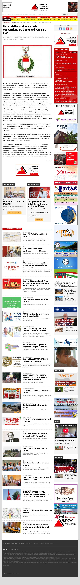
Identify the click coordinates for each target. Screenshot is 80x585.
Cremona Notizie (6, 543)
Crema (26, 17)
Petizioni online (9, 184)
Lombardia (40, 17)
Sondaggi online (33, 184)
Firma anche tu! (15, 212)
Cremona (11, 17)
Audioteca (58, 457)
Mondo (57, 17)
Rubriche (63, 17)
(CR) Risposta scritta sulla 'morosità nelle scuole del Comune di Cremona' (60, 19)
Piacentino (32, 17)
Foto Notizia (59, 370)
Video (68, 17)
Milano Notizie (21, 543)
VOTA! (40, 220)
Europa (52, 17)
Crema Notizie (14, 543)
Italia (46, 17)
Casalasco (19, 17)
